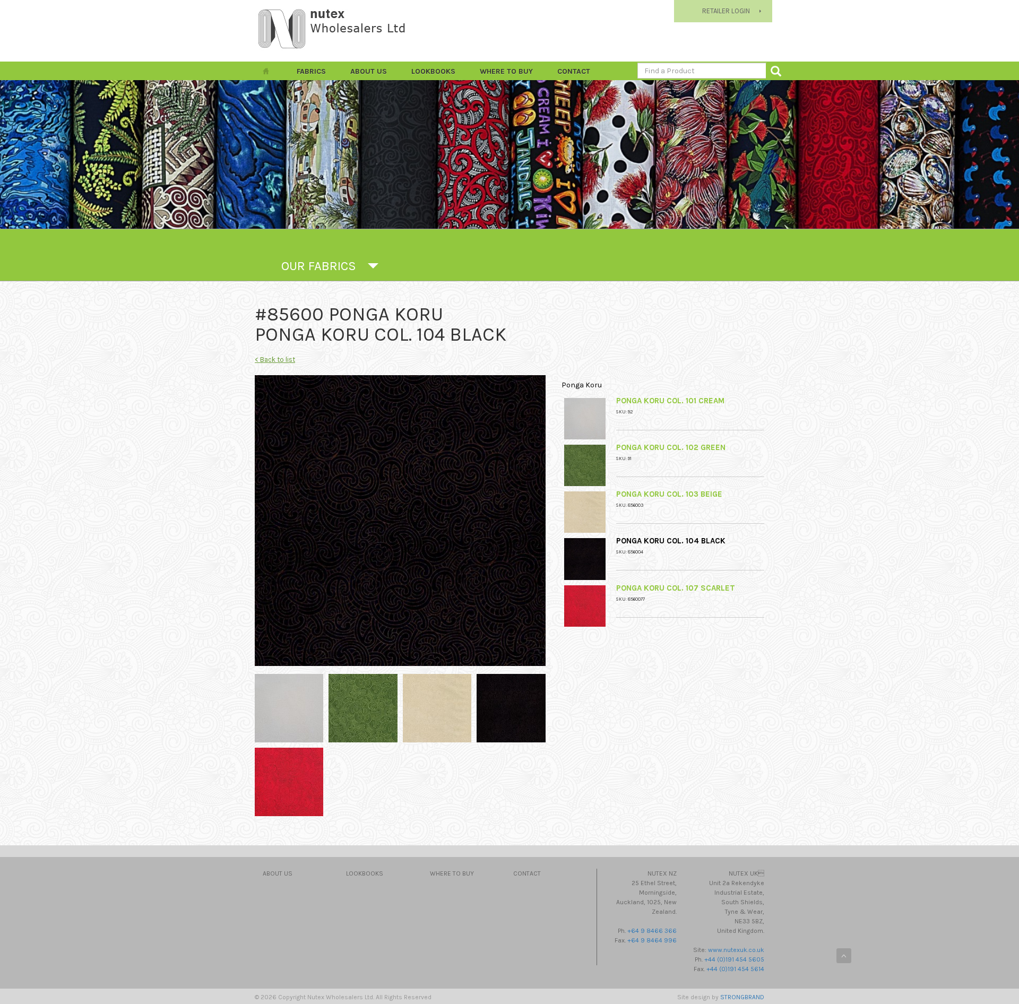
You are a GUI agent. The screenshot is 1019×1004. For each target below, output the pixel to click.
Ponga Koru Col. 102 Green (671, 447)
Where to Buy (506, 71)
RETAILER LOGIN (726, 11)
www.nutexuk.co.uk (736, 950)
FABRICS (311, 71)
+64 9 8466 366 (652, 930)
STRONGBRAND (742, 997)
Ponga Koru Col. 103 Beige (669, 494)
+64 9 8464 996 (652, 940)
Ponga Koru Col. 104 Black (671, 541)
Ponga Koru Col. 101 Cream (670, 400)
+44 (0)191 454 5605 (734, 959)
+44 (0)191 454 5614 (735, 969)
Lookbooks (433, 71)
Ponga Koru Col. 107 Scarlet (675, 588)
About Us (368, 71)
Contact (573, 71)
